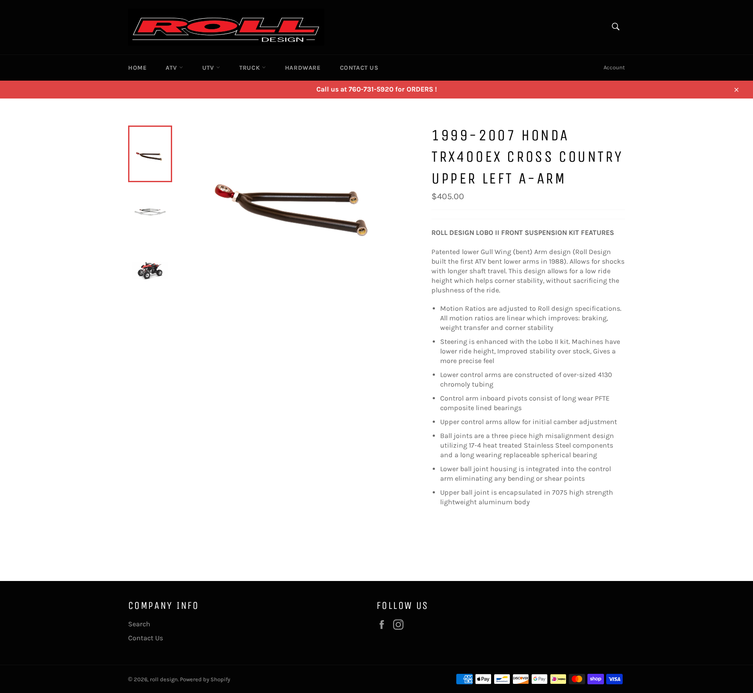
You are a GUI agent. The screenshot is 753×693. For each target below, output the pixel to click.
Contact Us (359, 67)
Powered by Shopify (205, 679)
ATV (172, 67)
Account (614, 67)
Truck (250, 67)
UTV (209, 67)
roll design (164, 679)
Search (139, 624)
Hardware (303, 67)
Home (137, 67)
